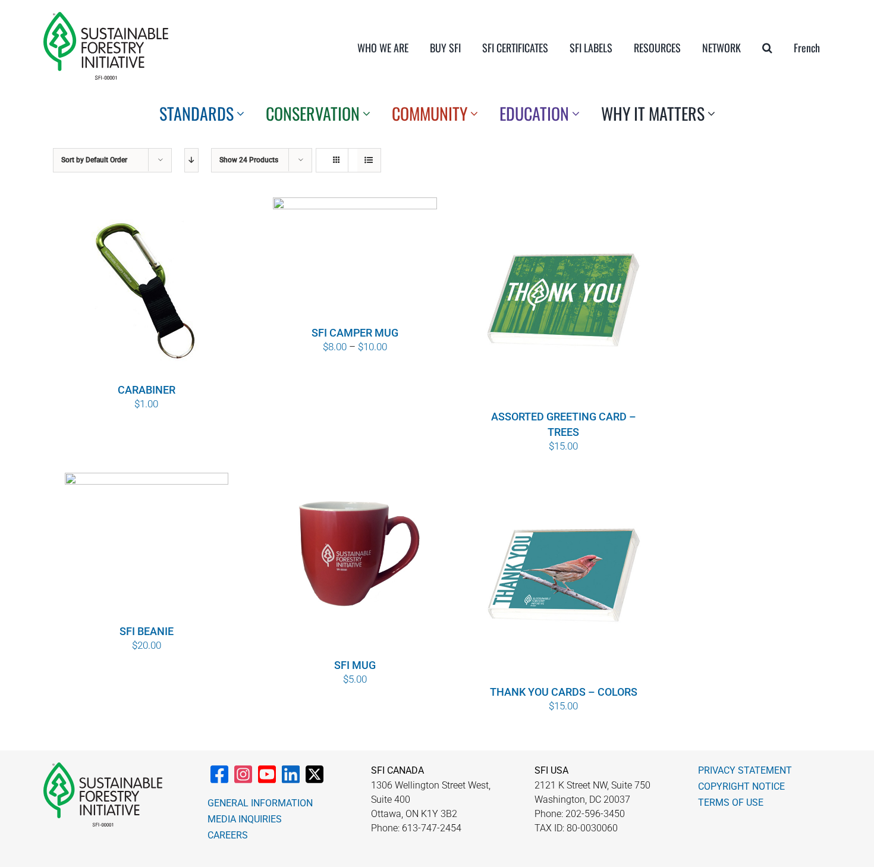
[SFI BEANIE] (147, 547)
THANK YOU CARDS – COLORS (563, 692)
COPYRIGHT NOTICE (741, 786)
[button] (767, 47)
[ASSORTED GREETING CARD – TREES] (564, 302)
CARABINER (146, 390)
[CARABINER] (147, 288)
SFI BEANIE (147, 631)
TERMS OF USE (730, 802)
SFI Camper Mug (355, 332)
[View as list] (369, 160)
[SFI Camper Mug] (355, 260)
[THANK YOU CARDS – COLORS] (564, 577)
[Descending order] (191, 160)
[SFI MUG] (355, 564)
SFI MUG (355, 665)
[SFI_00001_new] (105, 17)
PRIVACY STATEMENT (745, 770)
